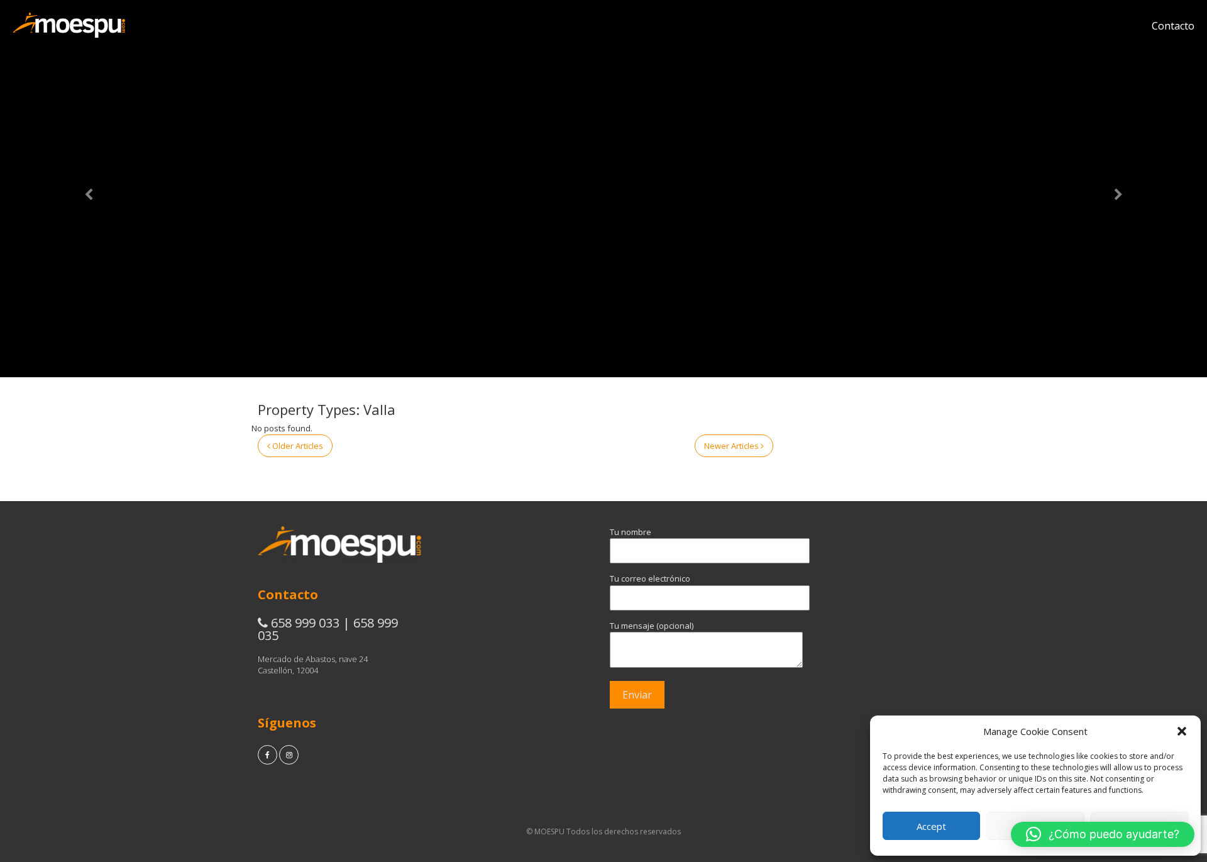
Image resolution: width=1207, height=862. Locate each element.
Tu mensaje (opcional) (651, 625)
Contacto (1173, 26)
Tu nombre (630, 532)
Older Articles (296, 445)
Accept (931, 826)
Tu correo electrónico (650, 578)
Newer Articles (732, 445)
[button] (1182, 731)
